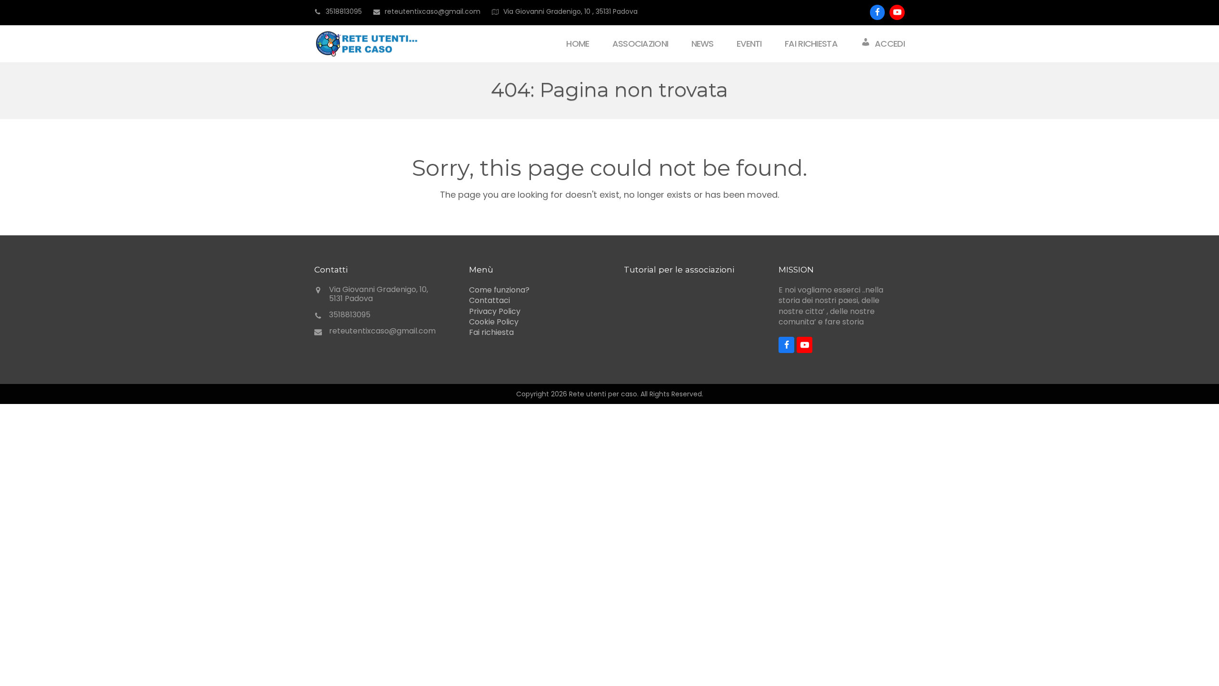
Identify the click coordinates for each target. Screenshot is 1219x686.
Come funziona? (499, 289)
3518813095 (344, 11)
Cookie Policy (494, 321)
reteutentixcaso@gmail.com (382, 330)
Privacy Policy (494, 311)
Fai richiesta (491, 332)
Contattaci (489, 300)
